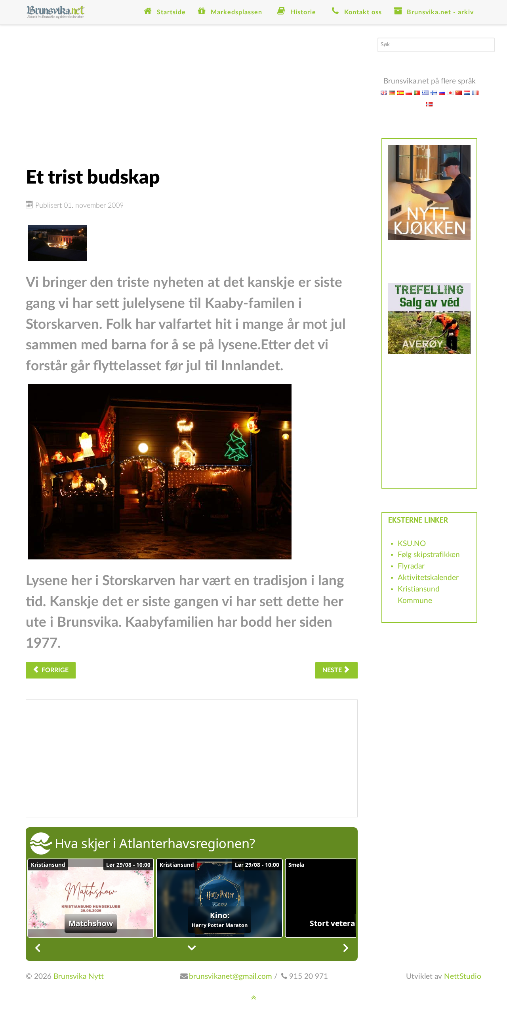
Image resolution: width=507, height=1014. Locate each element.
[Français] (475, 92)
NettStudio (462, 976)
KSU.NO (412, 544)
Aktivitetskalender (428, 578)
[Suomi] (434, 92)
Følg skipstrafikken (429, 555)
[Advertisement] (192, 93)
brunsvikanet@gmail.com (230, 976)
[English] (384, 92)
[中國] (459, 92)
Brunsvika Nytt (78, 976)
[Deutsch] (392, 92)
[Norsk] (429, 104)
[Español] (400, 92)
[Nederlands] (467, 92)
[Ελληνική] (425, 92)
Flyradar (411, 566)
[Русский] (442, 92)
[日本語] (450, 92)
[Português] (417, 92)
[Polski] (409, 92)
